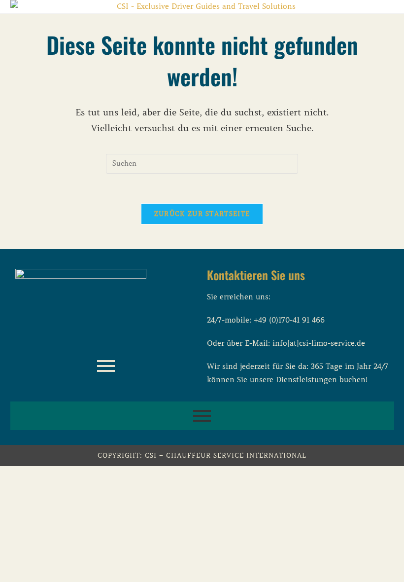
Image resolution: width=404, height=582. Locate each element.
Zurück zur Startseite (202, 214)
